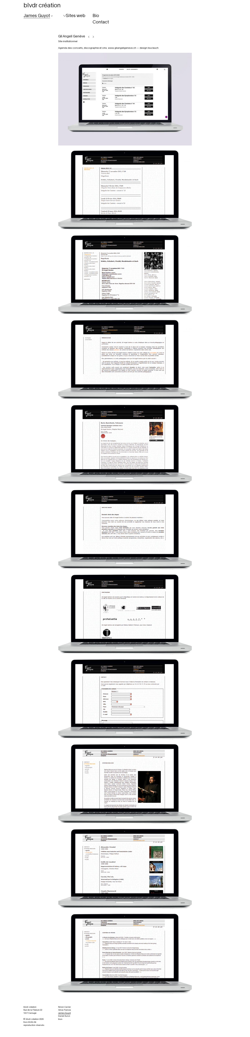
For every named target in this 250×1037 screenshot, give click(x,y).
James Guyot (64, 1013)
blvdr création (42, 5)
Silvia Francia (64, 1010)
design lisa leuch (149, 48)
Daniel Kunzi (64, 1016)
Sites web (75, 16)
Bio (96, 16)
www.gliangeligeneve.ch (122, 48)
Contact (101, 22)
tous (60, 1019)
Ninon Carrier (64, 1007)
